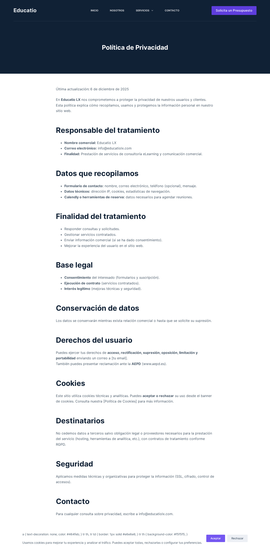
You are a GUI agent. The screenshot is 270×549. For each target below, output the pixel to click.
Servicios (142, 10)
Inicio (94, 10)
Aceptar (216, 538)
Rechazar (237, 538)
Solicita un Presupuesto (234, 10)
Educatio (25, 10)
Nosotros (117, 10)
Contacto (172, 10)
